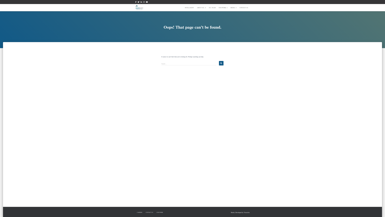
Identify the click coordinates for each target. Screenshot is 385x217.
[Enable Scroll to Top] (381, 212)
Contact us (244, 8)
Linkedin (141, 2)
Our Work (222, 8)
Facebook (135, 2)
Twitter (138, 2)
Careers (139, 212)
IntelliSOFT (189, 8)
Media (233, 8)
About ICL (201, 8)
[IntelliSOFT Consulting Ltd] (139, 7)
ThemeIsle (247, 212)
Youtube (147, 2)
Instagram (144, 2)
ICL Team (212, 8)
